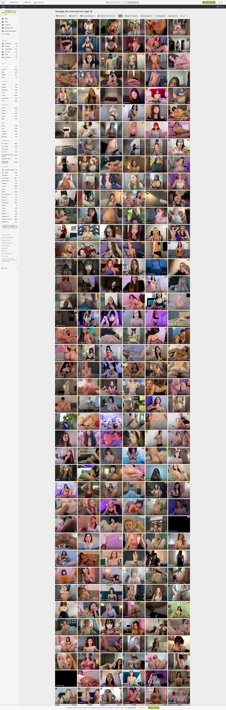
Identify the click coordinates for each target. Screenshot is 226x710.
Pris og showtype (87, 16)
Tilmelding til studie (7, 253)
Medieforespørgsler (7, 243)
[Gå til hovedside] (14, 2)
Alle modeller (5, 256)
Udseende (61, 16)
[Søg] (125, 2)
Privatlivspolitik (6, 245)
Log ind (221, 2)
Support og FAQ (6, 235)
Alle (120, 16)
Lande (73, 16)
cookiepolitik (132, 707)
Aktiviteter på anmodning (106, 16)
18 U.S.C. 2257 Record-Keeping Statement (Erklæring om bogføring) (9, 260)
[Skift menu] (3, 2)
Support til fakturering (7, 237)
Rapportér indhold (6, 240)
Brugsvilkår (5, 248)
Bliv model (4, 251)
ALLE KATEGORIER (10, 226)
